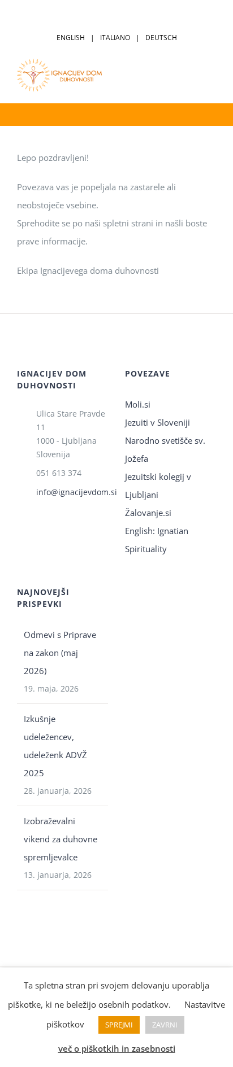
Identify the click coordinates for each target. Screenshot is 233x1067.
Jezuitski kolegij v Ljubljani (158, 485)
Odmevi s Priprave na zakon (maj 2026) (60, 652)
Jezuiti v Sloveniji (157, 422)
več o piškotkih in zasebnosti (116, 1048)
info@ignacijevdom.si (72, 492)
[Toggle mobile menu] (211, 75)
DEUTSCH (161, 37)
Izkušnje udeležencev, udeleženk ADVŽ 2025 (55, 746)
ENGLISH (71, 37)
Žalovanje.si (148, 512)
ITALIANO (115, 37)
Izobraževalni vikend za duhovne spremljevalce (60, 839)
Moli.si (139, 404)
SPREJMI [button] (119, 1025)
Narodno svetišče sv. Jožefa (165, 449)
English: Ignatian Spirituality (156, 539)
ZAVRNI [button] (165, 1025)
